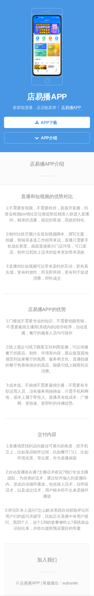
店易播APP (47, 96)
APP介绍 (49, 138)
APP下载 (49, 123)
